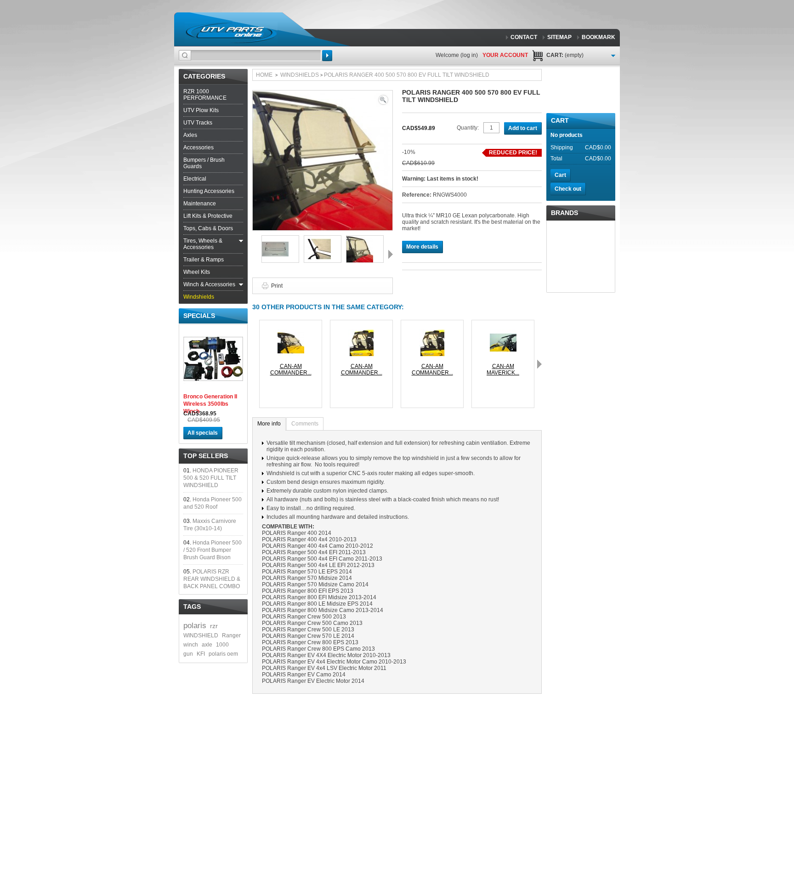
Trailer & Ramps (203, 259)
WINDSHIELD (200, 635)
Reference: (417, 195)
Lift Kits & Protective (208, 216)
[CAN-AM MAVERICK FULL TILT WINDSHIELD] (503, 332)
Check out (568, 189)
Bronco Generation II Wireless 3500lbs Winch (210, 403)
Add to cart (522, 128)
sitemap (559, 37)
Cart (560, 120)
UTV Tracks (197, 122)
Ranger (231, 635)
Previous (254, 254)
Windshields (198, 297)
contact (523, 37)
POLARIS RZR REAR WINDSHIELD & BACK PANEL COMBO (211, 579)
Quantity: (468, 128)
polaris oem (223, 654)
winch (190, 644)
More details (422, 247)
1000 (222, 644)
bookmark (598, 37)
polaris (194, 625)
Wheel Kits (196, 272)
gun (188, 654)
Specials (199, 315)
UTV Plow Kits (201, 110)
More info (269, 423)
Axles (190, 135)
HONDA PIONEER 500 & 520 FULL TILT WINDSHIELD (210, 477)
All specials (202, 433)
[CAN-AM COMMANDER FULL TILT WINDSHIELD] (291, 332)
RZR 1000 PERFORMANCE (205, 94)
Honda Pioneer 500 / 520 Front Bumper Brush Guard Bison (212, 550)
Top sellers (205, 456)
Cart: (565, 55)
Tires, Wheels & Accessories (202, 244)
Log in (469, 55)
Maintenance (199, 203)
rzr (214, 626)
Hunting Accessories (208, 191)
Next (390, 254)
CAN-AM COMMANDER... (291, 369)
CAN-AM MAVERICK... (503, 369)
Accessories (198, 147)
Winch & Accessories (209, 284)
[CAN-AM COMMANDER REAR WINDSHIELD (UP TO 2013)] (361, 332)
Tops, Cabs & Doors (208, 228)
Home (264, 75)
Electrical (194, 179)
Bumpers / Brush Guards (204, 163)
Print (277, 286)
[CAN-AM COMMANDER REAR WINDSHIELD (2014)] (432, 332)
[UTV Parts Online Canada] (231, 32)
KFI (201, 654)
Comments (304, 423)
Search (327, 55)
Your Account (505, 55)
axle (207, 644)
